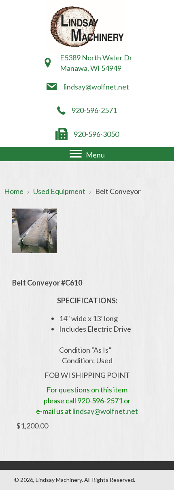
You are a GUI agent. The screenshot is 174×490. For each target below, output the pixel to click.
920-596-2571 (94, 110)
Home (13, 191)
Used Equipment (59, 191)
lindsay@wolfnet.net (96, 86)
